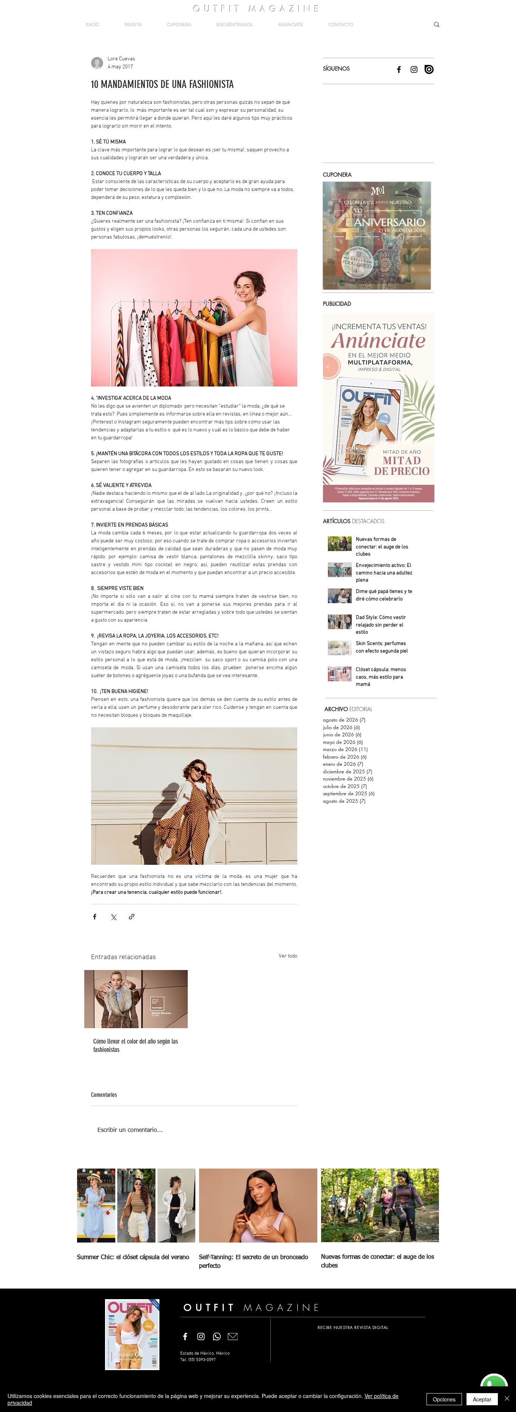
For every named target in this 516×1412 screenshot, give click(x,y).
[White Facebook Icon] (185, 1336)
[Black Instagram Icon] (414, 69)
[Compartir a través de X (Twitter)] (113, 916)
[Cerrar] (506, 1399)
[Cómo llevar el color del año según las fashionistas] (136, 999)
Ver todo (288, 956)
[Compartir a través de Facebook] (94, 916)
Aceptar (482, 1399)
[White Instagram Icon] (201, 1336)
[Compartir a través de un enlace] (131, 916)
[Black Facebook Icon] (398, 69)
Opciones (444, 1399)
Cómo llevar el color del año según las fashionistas (135, 1045)
